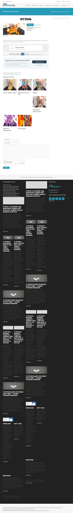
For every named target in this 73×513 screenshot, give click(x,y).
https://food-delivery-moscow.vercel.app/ (12, 196)
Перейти (30, 24)
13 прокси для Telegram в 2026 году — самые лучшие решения (13, 301)
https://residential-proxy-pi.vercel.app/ (11, 193)
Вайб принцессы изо (23, 93)
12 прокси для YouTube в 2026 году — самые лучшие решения (13, 393)
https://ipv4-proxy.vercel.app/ (9, 190)
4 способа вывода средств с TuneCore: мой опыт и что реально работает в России (18, 337)
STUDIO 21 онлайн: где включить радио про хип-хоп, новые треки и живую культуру (13, 209)
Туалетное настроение (37, 110)
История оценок (38, 54)
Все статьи (30, 483)
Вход (59, 1)
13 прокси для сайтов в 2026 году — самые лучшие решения (19, 245)
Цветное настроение (7, 129)
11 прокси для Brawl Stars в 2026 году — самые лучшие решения (7, 246)
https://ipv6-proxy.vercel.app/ (9, 192)
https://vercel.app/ (7, 185)
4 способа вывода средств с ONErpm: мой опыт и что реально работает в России (8, 337)
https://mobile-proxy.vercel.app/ (10, 194)
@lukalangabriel (37, 24)
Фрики (35, 93)
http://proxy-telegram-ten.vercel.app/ (11, 189)
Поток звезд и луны (9, 93)
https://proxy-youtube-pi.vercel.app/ (11, 186)
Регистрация (67, 1)
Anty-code (18, 424)
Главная (55, 11)
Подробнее (5, 231)
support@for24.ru (8, 1)
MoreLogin (7, 424)
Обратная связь (53, 192)
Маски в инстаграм (61, 11)
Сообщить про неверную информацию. (12, 74)
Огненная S (22, 129)
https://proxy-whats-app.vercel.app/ (10, 187)
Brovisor (7, 476)
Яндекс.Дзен (51, 200)
